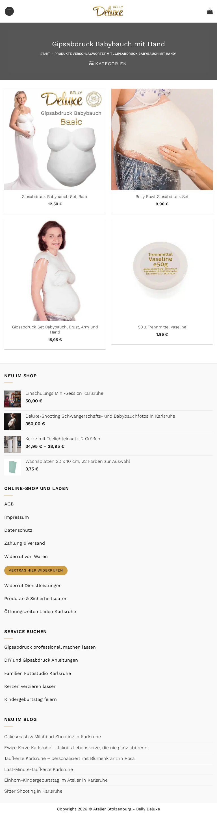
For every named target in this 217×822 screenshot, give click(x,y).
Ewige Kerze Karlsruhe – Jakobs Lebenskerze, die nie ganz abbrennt (76, 747)
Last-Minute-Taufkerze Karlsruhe (38, 769)
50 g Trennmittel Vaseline (162, 327)
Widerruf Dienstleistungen (33, 585)
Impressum (16, 517)
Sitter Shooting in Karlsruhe (33, 791)
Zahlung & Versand (24, 543)
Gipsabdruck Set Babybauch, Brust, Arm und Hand (55, 330)
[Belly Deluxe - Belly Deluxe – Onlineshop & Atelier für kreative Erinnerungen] (108, 11)
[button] (9, 11)
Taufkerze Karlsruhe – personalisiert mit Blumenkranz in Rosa (69, 758)
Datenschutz (18, 530)
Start (45, 54)
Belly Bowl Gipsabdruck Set (162, 196)
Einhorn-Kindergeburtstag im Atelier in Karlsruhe (56, 780)
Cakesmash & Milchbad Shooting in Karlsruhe (52, 736)
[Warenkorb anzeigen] (210, 11)
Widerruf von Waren (26, 556)
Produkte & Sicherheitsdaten (36, 598)
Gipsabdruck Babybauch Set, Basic (55, 196)
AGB (9, 504)
